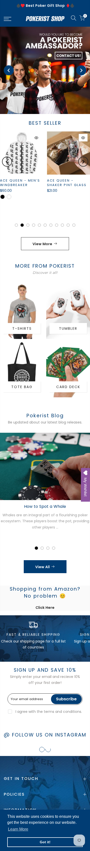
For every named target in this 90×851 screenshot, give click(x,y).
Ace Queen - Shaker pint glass (66, 183)
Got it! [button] (45, 842)
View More (42, 243)
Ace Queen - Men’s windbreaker (20, 183)
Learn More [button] (18, 829)
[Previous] (9, 70)
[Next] (81, 70)
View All (42, 566)
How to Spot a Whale (45, 506)
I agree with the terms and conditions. (48, 711)
